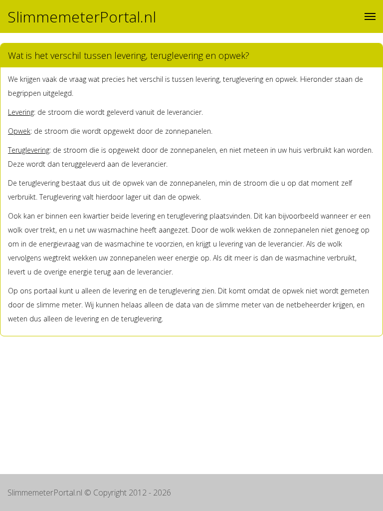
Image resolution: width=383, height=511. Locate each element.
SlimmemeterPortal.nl (81, 16)
